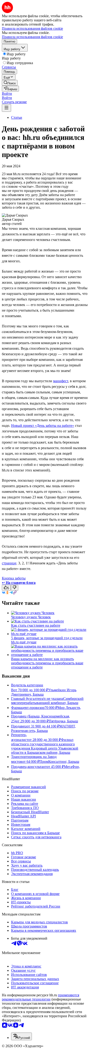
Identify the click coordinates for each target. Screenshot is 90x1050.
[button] (7, 93)
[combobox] (21, 1036)
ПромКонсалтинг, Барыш (59, 762)
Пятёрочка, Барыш (63, 721)
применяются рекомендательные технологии (40, 997)
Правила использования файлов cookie (32, 37)
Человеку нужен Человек (31, 617)
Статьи (16, 117)
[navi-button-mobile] (6, 108)
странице (9, 563)
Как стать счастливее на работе (35, 625)
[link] (10, 83)
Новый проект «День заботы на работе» (42, 426)
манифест (60, 381)
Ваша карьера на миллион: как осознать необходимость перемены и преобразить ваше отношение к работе (47, 663)
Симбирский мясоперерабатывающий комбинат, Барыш (47, 701)
